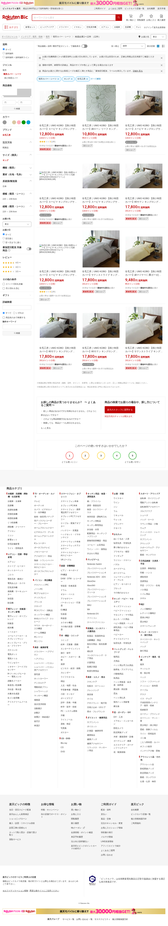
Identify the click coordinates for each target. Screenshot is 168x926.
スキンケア (92, 682)
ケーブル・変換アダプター (70, 524)
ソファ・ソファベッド (150, 681)
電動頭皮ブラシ (41, 687)
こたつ (10, 574)
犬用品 (116, 661)
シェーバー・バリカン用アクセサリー (44, 668)
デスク (143, 694)
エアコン (105, 27)
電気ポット (12, 654)
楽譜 (63, 664)
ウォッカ (117, 519)
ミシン (10, 535)
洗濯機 (128, 27)
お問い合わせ (107, 855)
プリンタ (38, 602)
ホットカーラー (41, 678)
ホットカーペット (15, 570)
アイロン (11, 531)
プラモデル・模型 (121, 552)
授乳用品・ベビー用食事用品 (123, 628)
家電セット (30, 27)
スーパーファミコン (96, 622)
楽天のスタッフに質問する (120, 409)
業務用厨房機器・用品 (97, 541)
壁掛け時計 (145, 617)
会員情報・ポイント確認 (82, 832)
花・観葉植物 (119, 752)
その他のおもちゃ (121, 593)
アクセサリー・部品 (43, 556)
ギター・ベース (67, 594)
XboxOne (91, 581)
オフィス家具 (146, 746)
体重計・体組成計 (42, 717)
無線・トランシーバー (44, 560)
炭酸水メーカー (14, 681)
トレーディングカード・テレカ (122, 578)
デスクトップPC (41, 585)
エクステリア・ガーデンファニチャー (123, 746)
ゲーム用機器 (40, 633)
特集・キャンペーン (50, 810)
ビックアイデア (47, 27)
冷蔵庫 (117, 27)
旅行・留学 (66, 653)
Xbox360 (91, 585)
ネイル (90, 699)
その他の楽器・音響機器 (70, 628)
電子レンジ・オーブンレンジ (17, 617)
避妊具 (90, 651)
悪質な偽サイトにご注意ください (44, 891)
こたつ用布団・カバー (150, 742)
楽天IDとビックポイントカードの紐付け (84, 847)
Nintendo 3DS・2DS (96, 577)
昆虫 (115, 693)
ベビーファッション (122, 610)
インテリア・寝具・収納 (31, 36)
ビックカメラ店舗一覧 (134, 8)
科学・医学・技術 (68, 707)
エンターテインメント (70, 649)
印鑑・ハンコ (146, 573)
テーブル (144, 690)
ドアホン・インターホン (123, 722)
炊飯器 (10, 623)
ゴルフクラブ (146, 511)
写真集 (64, 728)
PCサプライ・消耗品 (43, 610)
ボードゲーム (119, 573)
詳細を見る (138, 71)
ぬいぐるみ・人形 (121, 539)
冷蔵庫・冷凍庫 (14, 501)
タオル (143, 598)
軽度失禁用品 (93, 671)
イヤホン (78, 27)
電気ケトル (12, 658)
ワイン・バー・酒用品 (97, 549)
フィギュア (118, 556)
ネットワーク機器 (42, 615)
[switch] (29, 249)
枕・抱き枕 (145, 673)
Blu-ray (64, 743)
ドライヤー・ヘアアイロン (44, 653)
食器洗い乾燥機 (14, 685)
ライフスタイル (67, 677)
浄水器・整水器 (14, 689)
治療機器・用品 (94, 640)
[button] (6, 93)
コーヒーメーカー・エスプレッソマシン (17, 637)
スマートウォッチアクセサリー (70, 547)
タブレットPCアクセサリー (71, 517)
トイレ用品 (145, 594)
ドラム (64, 590)
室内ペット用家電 (121, 702)
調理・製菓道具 (94, 505)
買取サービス (15, 839)
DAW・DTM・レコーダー (71, 580)
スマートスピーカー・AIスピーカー (44, 565)
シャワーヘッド (41, 691)
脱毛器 (37, 674)
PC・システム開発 (69, 711)
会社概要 (151, 8)
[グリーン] (24, 122)
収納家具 (144, 710)
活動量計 (38, 708)
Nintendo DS (93, 614)
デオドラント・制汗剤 (97, 703)
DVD (63, 751)
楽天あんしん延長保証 (19, 814)
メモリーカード (41, 552)
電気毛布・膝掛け (15, 579)
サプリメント (93, 722)
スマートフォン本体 (69, 501)
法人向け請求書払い (80, 841)
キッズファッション (122, 606)
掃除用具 (144, 577)
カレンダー (66, 673)
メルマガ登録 (107, 837)
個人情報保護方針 (139, 819)
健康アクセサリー (95, 743)
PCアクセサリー (41, 593)
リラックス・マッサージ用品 (97, 749)
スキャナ (38, 606)
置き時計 (144, 622)
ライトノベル (67, 719)
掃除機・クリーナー (16, 527)
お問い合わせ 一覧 (84, 919)
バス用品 (144, 590)
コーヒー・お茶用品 (96, 545)
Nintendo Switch (94, 564)
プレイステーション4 (96, 573)
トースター (12, 632)
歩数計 (37, 713)
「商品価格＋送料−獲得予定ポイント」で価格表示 (58, 46)
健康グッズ (92, 739)
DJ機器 (64, 610)
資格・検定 (66, 724)
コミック (65, 640)
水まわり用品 (93, 553)
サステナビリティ (102, 919)
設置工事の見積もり (18, 828)
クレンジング (93, 690)
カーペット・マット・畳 (150, 719)
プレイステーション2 (96, 601)
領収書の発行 (107, 832)
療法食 (116, 706)
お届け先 (6, 219)
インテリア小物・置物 (150, 751)
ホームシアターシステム (44, 537)
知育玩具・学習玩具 (122, 543)
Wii (88, 609)
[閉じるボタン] (162, 58)
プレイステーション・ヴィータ (97, 591)
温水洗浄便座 (40, 704)
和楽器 (64, 618)
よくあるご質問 (115, 8)
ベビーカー (118, 634)
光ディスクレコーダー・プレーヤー (43, 522)
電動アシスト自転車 (149, 502)
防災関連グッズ (120, 732)
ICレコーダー (40, 543)
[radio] (4, 49)
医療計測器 (92, 667)
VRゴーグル (66, 560)
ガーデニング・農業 (122, 741)
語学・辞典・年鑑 (68, 702)
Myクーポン (76, 828)
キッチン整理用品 (95, 525)
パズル (116, 564)
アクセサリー (67, 598)
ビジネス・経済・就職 (70, 668)
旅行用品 (144, 651)
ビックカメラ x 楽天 (12, 8)
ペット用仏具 (119, 698)
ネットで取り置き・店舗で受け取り (23, 833)
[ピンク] (19, 122)
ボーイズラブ (67, 698)
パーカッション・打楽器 (70, 604)
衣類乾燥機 (12, 514)
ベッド (143, 677)
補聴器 (37, 700)
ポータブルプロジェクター (44, 572)
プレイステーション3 (96, 596)
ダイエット (92, 726)
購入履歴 (75, 823)
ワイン (116, 502)
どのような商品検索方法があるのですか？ (62, 419)
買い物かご (76, 810)
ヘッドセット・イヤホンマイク (70, 536)
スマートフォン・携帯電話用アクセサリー (70, 511)
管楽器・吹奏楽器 (68, 586)
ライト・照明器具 (15, 548)
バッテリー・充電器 (69, 530)
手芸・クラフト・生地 (150, 585)
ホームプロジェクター (44, 528)
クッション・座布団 (149, 686)
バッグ (143, 646)
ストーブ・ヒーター (16, 566)
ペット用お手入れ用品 (123, 665)
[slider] (2, 97)
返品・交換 (106, 819)
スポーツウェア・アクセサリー (150, 549)
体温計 (37, 725)
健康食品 (91, 735)
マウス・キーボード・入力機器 (44, 627)
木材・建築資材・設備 (123, 737)
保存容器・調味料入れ (97, 517)
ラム (115, 511)
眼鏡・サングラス (148, 555)
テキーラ (117, 528)
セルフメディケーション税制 (15, 891)
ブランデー (118, 524)
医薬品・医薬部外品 (96, 636)
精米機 (10, 628)
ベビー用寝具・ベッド (123, 623)
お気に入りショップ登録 (112, 828)
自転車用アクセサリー (150, 507)
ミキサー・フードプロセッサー (17, 668)
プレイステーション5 (96, 568)
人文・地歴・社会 (68, 685)
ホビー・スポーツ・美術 (70, 658)
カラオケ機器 (67, 622)
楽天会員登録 (159, 27)
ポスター (65, 732)
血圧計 (37, 721)
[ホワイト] (9, 122)
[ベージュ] (14, 122)
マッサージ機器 (41, 695)
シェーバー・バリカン (44, 663)
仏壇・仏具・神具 (148, 781)
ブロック (117, 588)
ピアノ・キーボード (69, 570)
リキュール (118, 515)
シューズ (144, 515)
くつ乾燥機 (12, 522)
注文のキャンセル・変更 (112, 823)
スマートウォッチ (148, 626)
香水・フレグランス (96, 711)
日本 (5, 186)
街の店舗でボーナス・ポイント (54, 815)
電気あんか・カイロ (16, 583)
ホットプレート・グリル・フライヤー (17, 644)
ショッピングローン (18, 819)
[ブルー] (28, 122)
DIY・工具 (118, 717)
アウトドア (145, 543)
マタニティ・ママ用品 (123, 615)
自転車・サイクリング (150, 498)
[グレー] (5, 122)
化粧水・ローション (96, 686)
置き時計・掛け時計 (149, 725)
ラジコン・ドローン (122, 560)
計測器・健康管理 (95, 731)
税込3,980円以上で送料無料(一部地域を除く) (43, 8)
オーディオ (39, 505)
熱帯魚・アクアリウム (123, 669)
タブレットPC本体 (69, 505)
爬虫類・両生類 (120, 689)
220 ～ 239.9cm (10, 199)
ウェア (143, 528)
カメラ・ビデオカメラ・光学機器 (43, 511)
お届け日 (6, 230)
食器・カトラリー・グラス (97, 511)
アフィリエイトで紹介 (111, 846)
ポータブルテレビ (42, 547)
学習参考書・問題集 (69, 690)
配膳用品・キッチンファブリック (97, 535)
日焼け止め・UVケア (96, 707)
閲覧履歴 (75, 819)
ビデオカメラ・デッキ (44, 532)
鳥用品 (116, 678)
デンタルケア (40, 683)
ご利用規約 (136, 823)
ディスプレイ (40, 597)
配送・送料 (106, 810)
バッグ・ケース (147, 519)
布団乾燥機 (12, 518)
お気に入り (76, 814)
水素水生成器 (13, 694)
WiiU (89, 605)
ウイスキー (118, 498)
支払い (104, 814)
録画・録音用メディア (44, 517)
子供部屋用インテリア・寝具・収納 (149, 704)
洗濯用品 (144, 581)
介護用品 (91, 662)
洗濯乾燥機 (12, 510)
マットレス (145, 669)
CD (62, 747)
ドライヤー (64, 27)
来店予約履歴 (77, 837)
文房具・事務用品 (148, 568)
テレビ (139, 27)
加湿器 (10, 598)
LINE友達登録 (107, 841)
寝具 (48, 36)
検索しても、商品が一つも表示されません (62, 423)
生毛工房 (6, 135)
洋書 (63, 715)
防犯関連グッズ (147, 769)
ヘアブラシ (39, 659)
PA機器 (64, 574)
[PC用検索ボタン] (119, 17)
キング (6, 160)
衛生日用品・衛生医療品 (97, 645)
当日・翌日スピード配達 (20, 810)
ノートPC (38, 589)
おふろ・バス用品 (121, 619)
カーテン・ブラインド (150, 714)
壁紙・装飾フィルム (149, 729)
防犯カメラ (118, 728)
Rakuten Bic (15, 17)
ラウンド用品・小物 (149, 524)
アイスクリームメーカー (17, 703)
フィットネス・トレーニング (150, 533)
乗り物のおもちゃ (121, 547)
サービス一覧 (68, 919)
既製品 (6, 147)
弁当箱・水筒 (93, 529)
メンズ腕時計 (146, 609)
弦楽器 (64, 614)
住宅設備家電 (13, 544)
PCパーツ (38, 637)
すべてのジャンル (10, 36)
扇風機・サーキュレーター (17, 592)
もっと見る (46, 428)
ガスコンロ (12, 650)
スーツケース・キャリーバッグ (150, 640)
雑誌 (63, 681)
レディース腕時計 (148, 613)
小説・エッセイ (67, 694)
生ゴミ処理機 (13, 698)
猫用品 (116, 657)
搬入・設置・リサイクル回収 (22, 823)
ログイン (148, 27)
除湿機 (10, 603)
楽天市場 (161, 8)
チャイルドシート (121, 639)
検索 (18, 109)
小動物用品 (118, 674)
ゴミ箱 (143, 738)
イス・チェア (146, 698)
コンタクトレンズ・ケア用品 (97, 656)
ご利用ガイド (100, 8)
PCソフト (38, 641)
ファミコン (92, 618)
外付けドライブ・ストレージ (44, 620)
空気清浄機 (91, 27)
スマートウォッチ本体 (70, 541)
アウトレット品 (147, 764)
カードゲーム (119, 569)
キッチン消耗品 (94, 521)
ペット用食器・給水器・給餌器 (122, 683)
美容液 (90, 694)
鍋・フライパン (94, 501)
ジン (115, 507)
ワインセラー (13, 663)
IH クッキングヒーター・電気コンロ (17, 675)
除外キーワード (9, 322)
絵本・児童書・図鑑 (69, 644)
